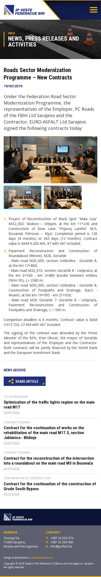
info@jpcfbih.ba (61, 546)
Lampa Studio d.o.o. (42, 557)
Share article (26, 381)
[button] (93, 141)
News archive (15, 370)
